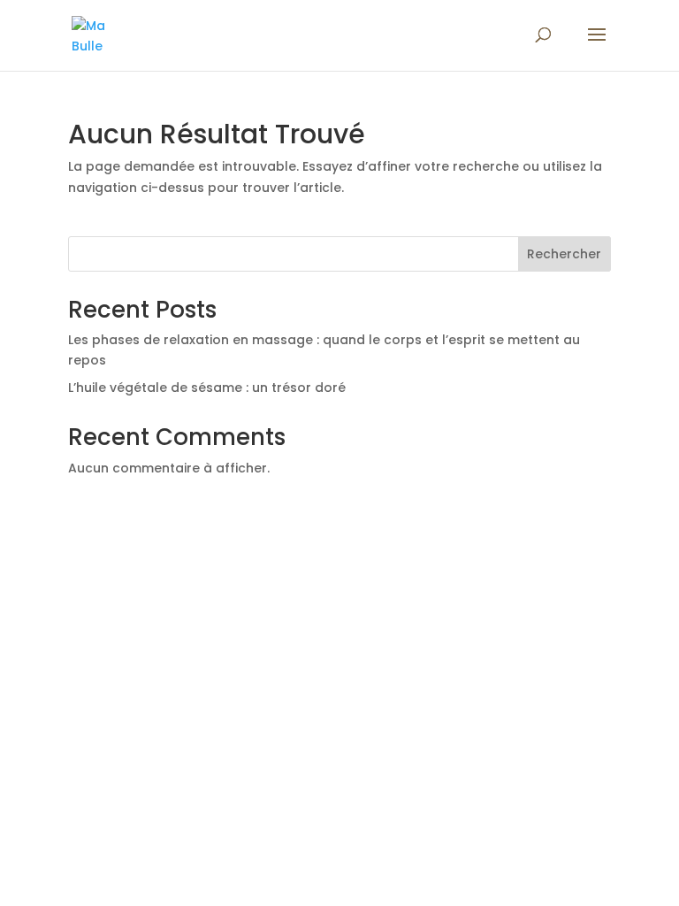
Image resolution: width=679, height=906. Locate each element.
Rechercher (564, 254)
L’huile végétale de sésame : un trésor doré (207, 387)
